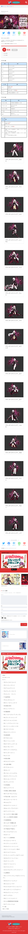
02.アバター (6, 548)
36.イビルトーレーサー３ (10, 799)
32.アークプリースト (9, 811)
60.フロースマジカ (9, 729)
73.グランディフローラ (10, 691)
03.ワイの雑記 (4, 906)
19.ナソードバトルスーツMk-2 (12, 849)
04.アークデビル (8, 895)
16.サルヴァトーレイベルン (11, 858)
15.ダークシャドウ (9, 861)
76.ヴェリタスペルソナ (10, 682)
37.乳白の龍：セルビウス (11, 796)
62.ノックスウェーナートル (11, 723)
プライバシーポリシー (14, 928)
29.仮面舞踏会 (7, 820)
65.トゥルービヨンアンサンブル (12, 714)
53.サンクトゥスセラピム (10, 749)
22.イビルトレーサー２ (10, 840)
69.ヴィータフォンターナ (10, 702)
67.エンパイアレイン (9, 708)
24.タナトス (7, 834)
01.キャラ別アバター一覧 (5, 677)
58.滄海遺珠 (7, 735)
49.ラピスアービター (9, 761)
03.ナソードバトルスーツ (10, 898)
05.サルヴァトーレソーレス (11, 892)
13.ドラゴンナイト (9, 867)
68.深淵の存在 (7, 705)
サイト (2, 612)
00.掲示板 (3, 675)
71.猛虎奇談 (7, 697)
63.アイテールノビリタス (10, 720)
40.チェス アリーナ (9, 787)
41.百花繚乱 (7, 785)
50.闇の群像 (7, 758)
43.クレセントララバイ (10, 779)
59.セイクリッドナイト (10, 732)
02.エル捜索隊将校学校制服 (11, 901)
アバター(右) (5, 55)
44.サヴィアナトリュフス (10, 776)
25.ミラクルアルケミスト (10, 831)
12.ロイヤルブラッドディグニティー (13, 869)
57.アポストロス (8, 738)
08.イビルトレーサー (9, 883)
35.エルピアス (7, 802)
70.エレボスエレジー (9, 700)
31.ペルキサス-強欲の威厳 (11, 814)
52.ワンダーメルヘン (9, 752)
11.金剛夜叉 (7, 872)
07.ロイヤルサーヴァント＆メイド (13, 886)
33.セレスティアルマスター (11, 808)
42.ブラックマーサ (9, 782)
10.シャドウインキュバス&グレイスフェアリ (14, 876)
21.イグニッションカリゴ (10, 843)
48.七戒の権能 (8, 764)
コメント (2, 594)
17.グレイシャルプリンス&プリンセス (14, 855)
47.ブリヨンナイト (9, 767)
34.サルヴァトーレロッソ (10, 805)
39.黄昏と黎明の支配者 (10, 790)
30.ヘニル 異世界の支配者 (10, 817)
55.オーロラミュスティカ (10, 744)
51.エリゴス (7, 755)
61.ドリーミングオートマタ (11, 726)
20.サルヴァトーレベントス (11, 846)
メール (2, 609)
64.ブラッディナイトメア (12, 548)
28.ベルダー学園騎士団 (10, 823)
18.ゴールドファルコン (10, 852)
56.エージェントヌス (9, 741)
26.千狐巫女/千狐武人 (9, 828)
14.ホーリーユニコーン (10, 864)
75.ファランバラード (9, 685)
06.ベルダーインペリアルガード (12, 889)
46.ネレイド (7, 770)
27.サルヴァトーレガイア (10, 826)
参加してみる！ (14, 569)
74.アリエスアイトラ (9, 688)
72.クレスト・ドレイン (10, 694)
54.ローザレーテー (9, 746)
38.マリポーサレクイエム (10, 793)
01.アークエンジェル (9, 904)
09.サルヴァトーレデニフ (10, 880)
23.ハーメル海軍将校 (9, 837)
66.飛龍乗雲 (7, 711)
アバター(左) (5, 53)
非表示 (14, 50)
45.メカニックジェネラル (10, 773)
